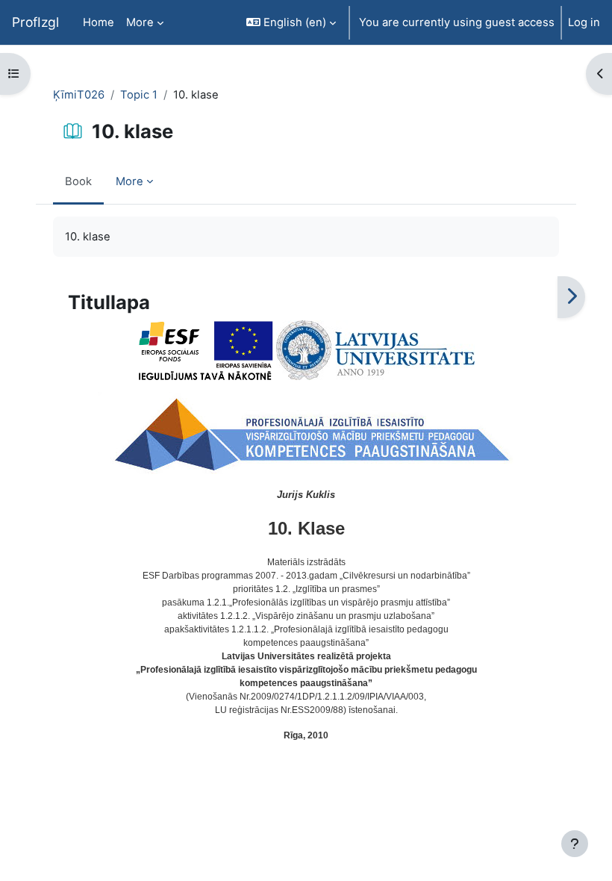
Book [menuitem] (78, 181)
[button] (291, 22)
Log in (584, 22)
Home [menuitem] (98, 22)
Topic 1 (138, 95)
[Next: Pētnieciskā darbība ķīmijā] (571, 296)
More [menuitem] (140, 22)
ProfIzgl (35, 22)
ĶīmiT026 (78, 95)
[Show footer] (574, 843)
